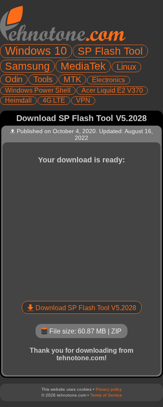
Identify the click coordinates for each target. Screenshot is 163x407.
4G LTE (54, 100)
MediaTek (83, 66)
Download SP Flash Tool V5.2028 (86, 307)
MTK (72, 79)
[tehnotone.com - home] (62, 23)
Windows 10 (36, 51)
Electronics (108, 79)
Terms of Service (106, 395)
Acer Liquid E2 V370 (112, 90)
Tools (43, 79)
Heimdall (18, 100)
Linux (126, 66)
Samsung (27, 66)
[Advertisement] (81, 231)
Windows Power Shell (38, 90)
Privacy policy (109, 389)
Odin (14, 79)
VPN (83, 100)
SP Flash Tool (110, 51)
